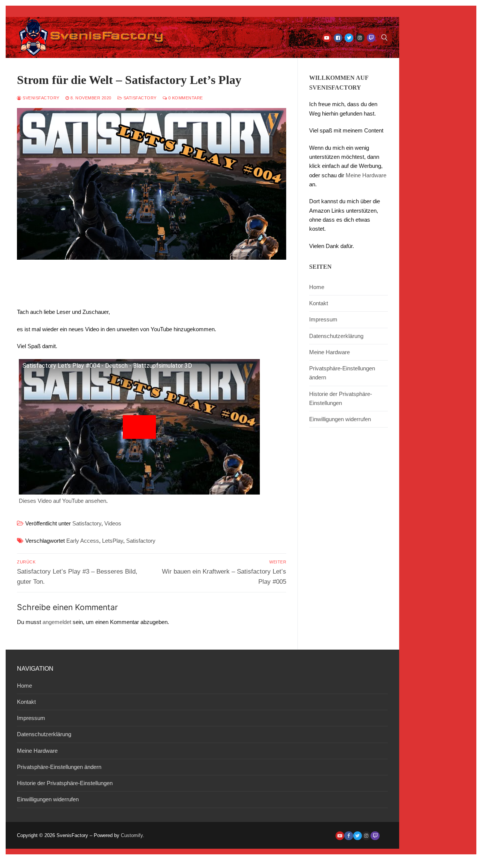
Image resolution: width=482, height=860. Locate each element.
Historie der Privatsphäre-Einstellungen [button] (340, 398)
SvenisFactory (40, 98)
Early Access (82, 540)
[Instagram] (359, 37)
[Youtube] (326, 37)
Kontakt (318, 303)
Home (316, 287)
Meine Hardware (366, 175)
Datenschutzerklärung (336, 336)
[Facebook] (338, 37)
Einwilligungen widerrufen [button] (340, 419)
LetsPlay (112, 540)
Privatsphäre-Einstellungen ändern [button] (342, 373)
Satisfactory (139, 98)
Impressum (323, 319)
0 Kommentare (185, 98)
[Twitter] (349, 37)
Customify (132, 835)
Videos (112, 523)
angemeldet (57, 622)
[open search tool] (384, 37)
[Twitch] (371, 37)
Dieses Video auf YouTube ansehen (62, 501)
